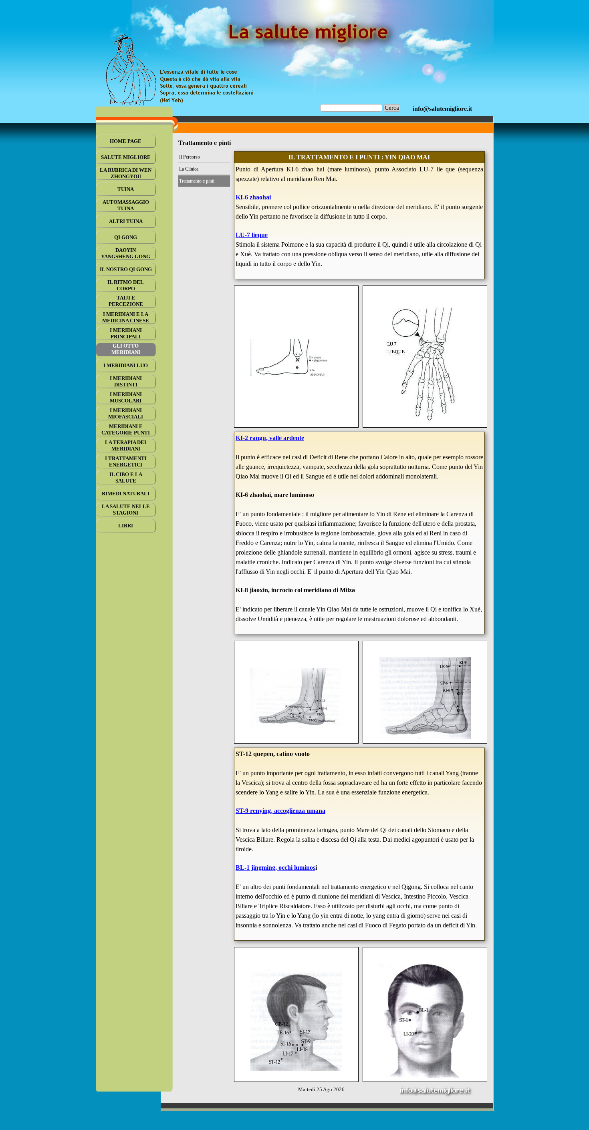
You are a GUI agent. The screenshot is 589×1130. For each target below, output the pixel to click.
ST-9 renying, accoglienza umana (280, 810)
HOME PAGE (125, 141)
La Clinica (188, 169)
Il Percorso (189, 157)
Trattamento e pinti (196, 181)
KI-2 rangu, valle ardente (270, 437)
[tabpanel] (442, 109)
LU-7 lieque (252, 234)
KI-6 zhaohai (253, 197)
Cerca (392, 108)
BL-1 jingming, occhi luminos (275, 867)
